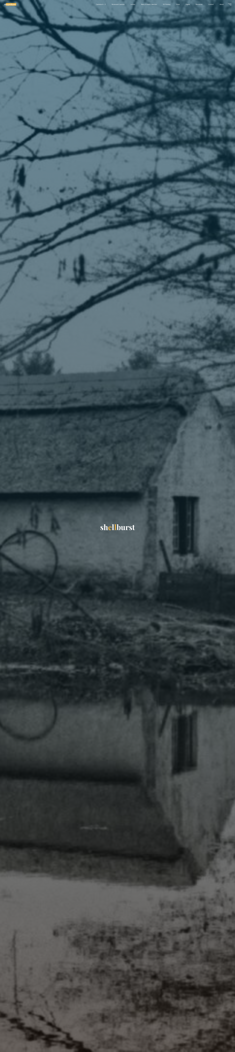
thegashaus (10, 4)
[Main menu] (229, 4)
